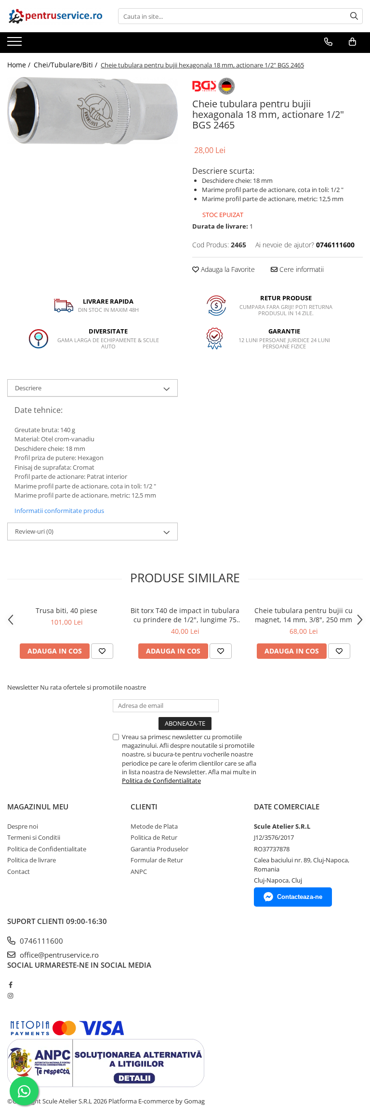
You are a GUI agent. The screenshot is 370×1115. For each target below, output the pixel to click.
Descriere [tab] (28, 388)
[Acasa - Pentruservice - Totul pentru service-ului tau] (55, 16)
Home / (19, 64)
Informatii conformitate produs (59, 510)
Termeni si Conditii (33, 837)
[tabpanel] (92, 110)
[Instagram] (10, 995)
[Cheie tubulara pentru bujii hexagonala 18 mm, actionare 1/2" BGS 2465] (92, 110)
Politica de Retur (154, 837)
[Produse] (15, 44)
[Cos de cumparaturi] (352, 41)
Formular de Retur (157, 860)
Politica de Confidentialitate (161, 780)
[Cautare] (354, 16)
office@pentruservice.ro (58, 955)
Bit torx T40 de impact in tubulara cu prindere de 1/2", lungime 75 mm (185, 615)
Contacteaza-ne (299, 896)
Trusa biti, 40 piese (66, 610)
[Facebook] (10, 984)
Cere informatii (301, 269)
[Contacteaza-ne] (328, 41)
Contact (18, 871)
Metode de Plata (154, 826)
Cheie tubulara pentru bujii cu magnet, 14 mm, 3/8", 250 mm (303, 615)
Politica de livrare (31, 860)
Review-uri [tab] (34, 531)
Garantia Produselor (159, 849)
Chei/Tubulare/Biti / (66, 64)
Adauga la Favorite (227, 269)
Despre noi (22, 826)
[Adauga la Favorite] (102, 651)
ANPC (139, 871)
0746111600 (40, 941)
